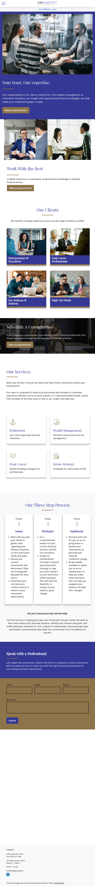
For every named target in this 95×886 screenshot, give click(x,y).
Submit (12, 720)
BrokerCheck (59, 883)
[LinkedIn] (8, 874)
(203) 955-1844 (17, 854)
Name (9, 684)
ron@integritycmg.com (14, 871)
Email (37, 684)
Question (11, 699)
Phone (66, 684)
